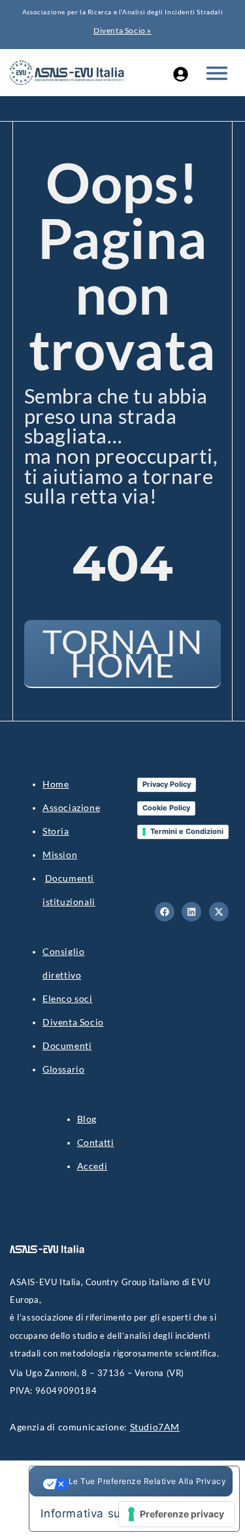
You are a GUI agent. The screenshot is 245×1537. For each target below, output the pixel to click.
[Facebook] (164, 912)
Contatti (95, 1142)
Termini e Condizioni (186, 831)
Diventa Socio (73, 1022)
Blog (87, 1118)
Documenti (66, 1045)
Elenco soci (67, 998)
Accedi (92, 1165)
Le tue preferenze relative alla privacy (148, 1481)
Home (55, 783)
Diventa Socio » (122, 30)
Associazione (71, 807)
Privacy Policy (166, 784)
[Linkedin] (191, 912)
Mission (59, 854)
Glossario (63, 1069)
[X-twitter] (219, 912)
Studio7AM (155, 1426)
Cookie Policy (166, 807)
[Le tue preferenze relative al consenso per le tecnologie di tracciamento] (177, 1514)
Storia (55, 831)
